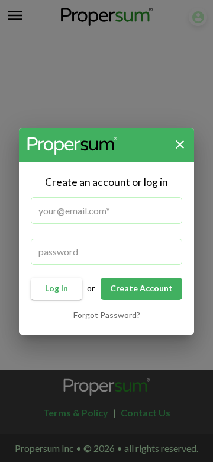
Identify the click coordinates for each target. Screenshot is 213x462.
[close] (180, 144)
